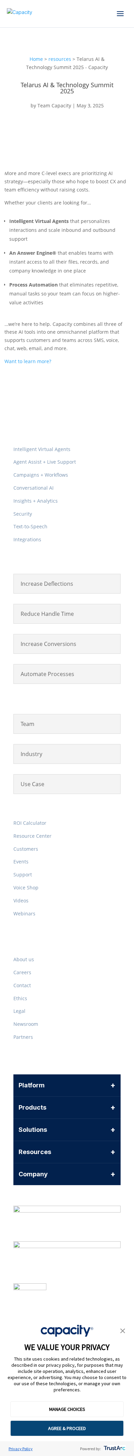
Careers (22, 972)
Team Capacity (54, 105)
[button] (123, 1331)
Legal (19, 1011)
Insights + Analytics (35, 501)
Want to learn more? (27, 361)
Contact (22, 985)
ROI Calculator (29, 823)
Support (22, 874)
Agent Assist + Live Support (44, 462)
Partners (23, 1037)
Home (36, 59)
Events (21, 861)
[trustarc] (114, 1449)
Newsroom (25, 1024)
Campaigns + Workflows (40, 475)
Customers (25, 849)
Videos (21, 900)
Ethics (20, 998)
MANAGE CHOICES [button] (67, 1409)
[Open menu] (120, 14)
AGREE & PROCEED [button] (67, 1428)
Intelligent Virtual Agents (41, 449)
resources (59, 59)
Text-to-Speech (30, 526)
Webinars (24, 913)
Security (22, 514)
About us (23, 959)
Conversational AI (33, 488)
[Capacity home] (19, 13)
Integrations (27, 539)
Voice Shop (25, 887)
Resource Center (32, 836)
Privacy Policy (21, 1448)
